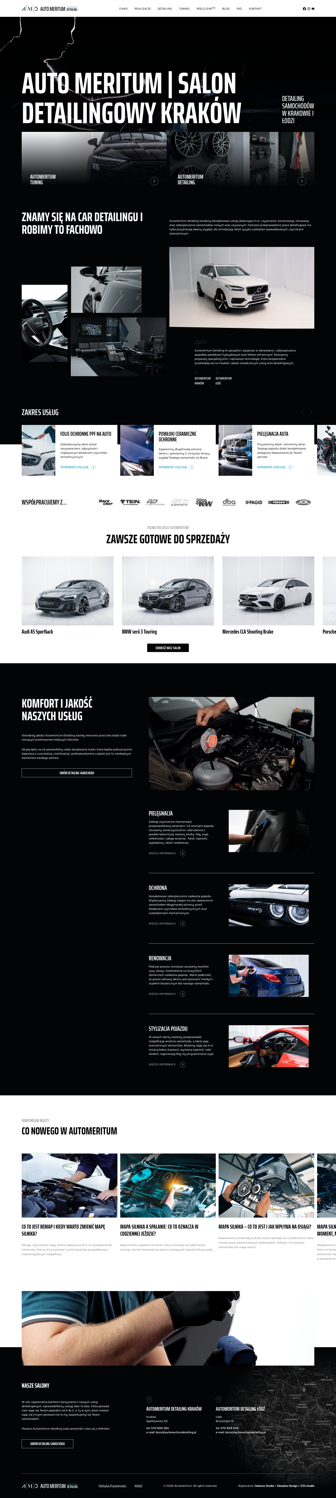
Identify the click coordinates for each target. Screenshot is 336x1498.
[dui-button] (123, 8)
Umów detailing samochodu (77, 773)
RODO (138, 1486)
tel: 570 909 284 (157, 1428)
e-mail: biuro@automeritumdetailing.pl (171, 1432)
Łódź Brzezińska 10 (225, 1419)
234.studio (307, 1486)
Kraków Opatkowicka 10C (157, 1419)
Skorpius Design (287, 1486)
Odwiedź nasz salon (168, 648)
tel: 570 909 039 (227, 1428)
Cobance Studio (264, 1486)
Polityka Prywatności (112, 1486)
